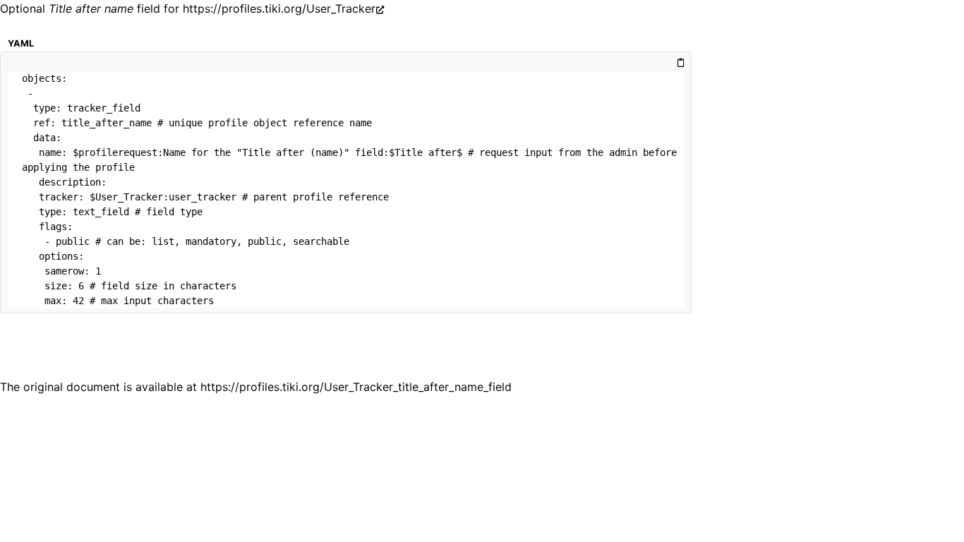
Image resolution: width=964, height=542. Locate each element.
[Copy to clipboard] (681, 63)
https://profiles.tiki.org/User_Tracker (279, 8)
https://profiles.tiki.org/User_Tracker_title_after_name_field (356, 387)
